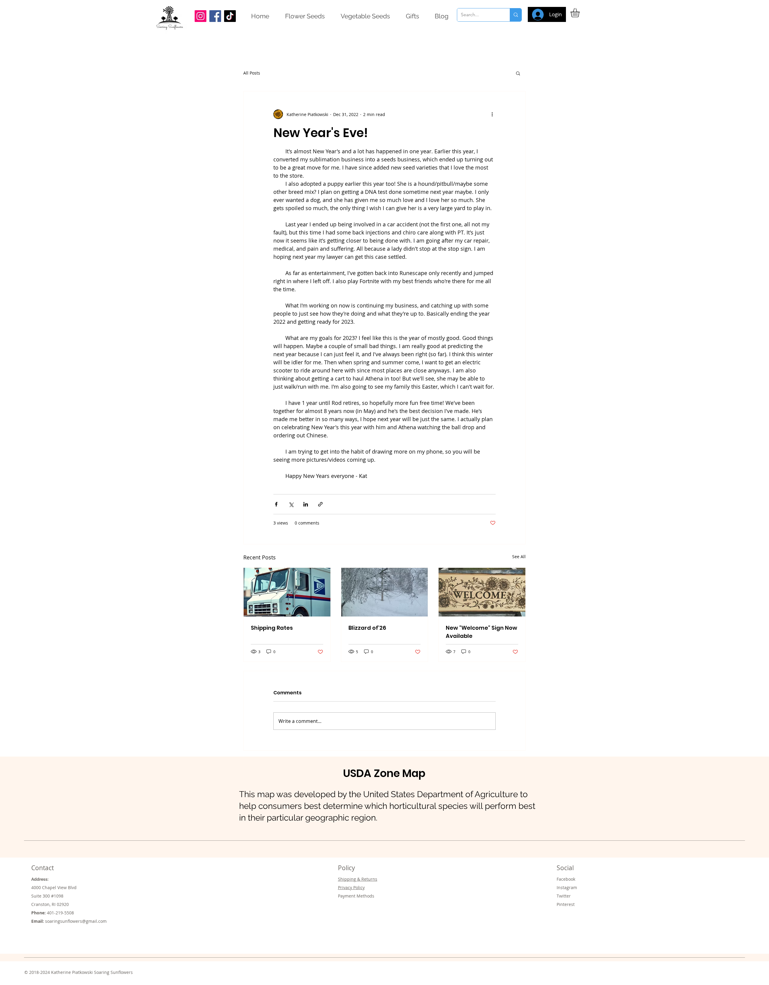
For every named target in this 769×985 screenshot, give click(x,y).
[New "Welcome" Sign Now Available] (482, 592)
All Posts (251, 73)
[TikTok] (230, 16)
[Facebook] (215, 16)
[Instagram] (200, 16)
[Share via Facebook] (276, 504)
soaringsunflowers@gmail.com (76, 921)
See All (519, 556)
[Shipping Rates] (287, 592)
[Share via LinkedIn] (306, 504)
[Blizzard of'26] (384, 592)
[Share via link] (320, 504)
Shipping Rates (272, 628)
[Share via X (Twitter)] (291, 504)
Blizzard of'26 (367, 628)
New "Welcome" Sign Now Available (481, 632)
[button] (580, 12)
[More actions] (492, 114)
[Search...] (515, 14)
